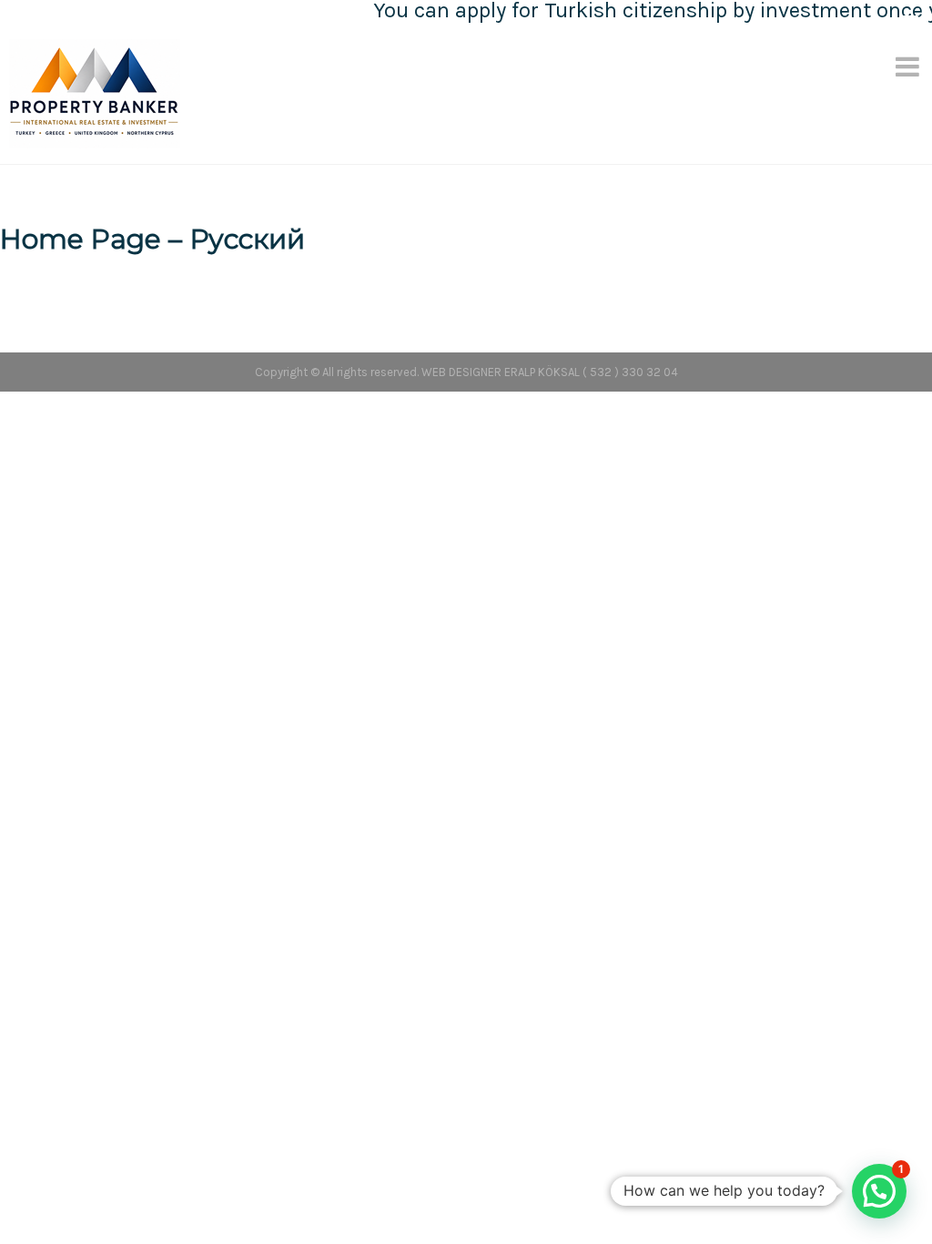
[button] (879, 1191)
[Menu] (909, 66)
